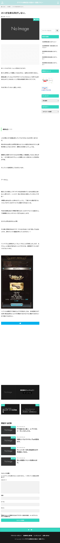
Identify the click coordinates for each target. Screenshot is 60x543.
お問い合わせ (46, 535)
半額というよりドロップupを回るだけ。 (28, 440)
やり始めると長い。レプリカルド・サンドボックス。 (27, 430)
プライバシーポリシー (16, 535)
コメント (4, 479)
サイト (2, 508)
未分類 (8, 6)
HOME (3, 6)
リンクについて (37, 535)
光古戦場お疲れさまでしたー (49, 41)
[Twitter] (20, 323)
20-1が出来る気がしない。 (18, 6)
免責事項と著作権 (27, 535)
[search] (57, 30)
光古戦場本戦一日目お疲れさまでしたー (50, 46)
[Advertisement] (20, 54)
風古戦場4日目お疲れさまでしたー (49, 52)
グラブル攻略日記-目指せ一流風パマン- (30, 2)
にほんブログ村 (46, 90)
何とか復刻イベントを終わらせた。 (27, 461)
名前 (2, 495)
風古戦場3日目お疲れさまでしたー (49, 57)
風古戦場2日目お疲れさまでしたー (49, 63)
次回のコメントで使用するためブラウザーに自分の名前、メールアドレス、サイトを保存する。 (19, 516)
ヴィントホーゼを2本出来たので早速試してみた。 (27, 451)
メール (2, 501)
